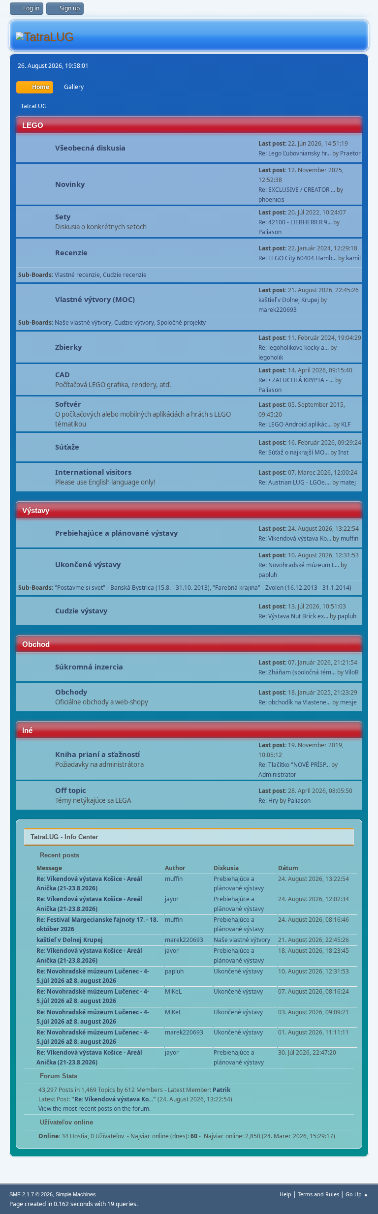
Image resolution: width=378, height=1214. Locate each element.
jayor (172, 899)
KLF (345, 424)
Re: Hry (268, 800)
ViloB (352, 672)
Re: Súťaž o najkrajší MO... (293, 452)
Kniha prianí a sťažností (97, 754)
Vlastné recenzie (77, 275)
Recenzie (71, 252)
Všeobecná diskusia (90, 147)
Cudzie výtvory (134, 322)
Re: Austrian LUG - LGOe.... (294, 482)
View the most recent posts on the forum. (94, 1108)
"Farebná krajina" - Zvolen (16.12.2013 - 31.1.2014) (282, 587)
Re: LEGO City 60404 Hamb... (297, 258)
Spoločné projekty (181, 322)
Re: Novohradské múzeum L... (298, 565)
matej (348, 482)
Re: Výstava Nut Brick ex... (293, 616)
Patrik (221, 1090)
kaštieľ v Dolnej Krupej (288, 300)
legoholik (270, 357)
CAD (62, 374)
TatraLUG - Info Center (64, 837)
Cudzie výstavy (81, 610)
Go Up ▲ (357, 1194)
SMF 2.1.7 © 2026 (31, 1194)
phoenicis (271, 199)
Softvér (68, 404)
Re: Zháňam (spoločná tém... (297, 672)
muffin (349, 538)
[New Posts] (36, 149)
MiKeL (173, 991)
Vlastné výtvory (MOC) (95, 299)
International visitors (93, 472)
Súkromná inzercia (89, 666)
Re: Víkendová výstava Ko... (294, 538)
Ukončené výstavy (88, 564)
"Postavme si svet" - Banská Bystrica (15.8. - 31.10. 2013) (132, 587)
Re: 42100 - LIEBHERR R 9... (295, 222)
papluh (267, 575)
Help (285, 1194)
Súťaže (67, 447)
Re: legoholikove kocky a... (293, 347)
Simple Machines (76, 1194)
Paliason (270, 232)
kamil (353, 258)
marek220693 (277, 309)
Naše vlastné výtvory (83, 322)
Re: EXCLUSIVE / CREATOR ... (296, 189)
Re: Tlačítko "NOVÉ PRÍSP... (294, 764)
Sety (62, 216)
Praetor (350, 153)
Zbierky (68, 347)
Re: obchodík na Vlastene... (294, 702)
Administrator (277, 774)
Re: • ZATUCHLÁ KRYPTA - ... (296, 380)
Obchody (71, 692)
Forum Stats (57, 1076)
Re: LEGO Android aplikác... (295, 424)
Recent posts (58, 855)
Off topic (70, 790)
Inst (343, 452)
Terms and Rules (318, 1194)
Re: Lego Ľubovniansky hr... (294, 153)
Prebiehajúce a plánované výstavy (116, 533)
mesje (348, 702)
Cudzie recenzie (125, 275)
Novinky (70, 184)
